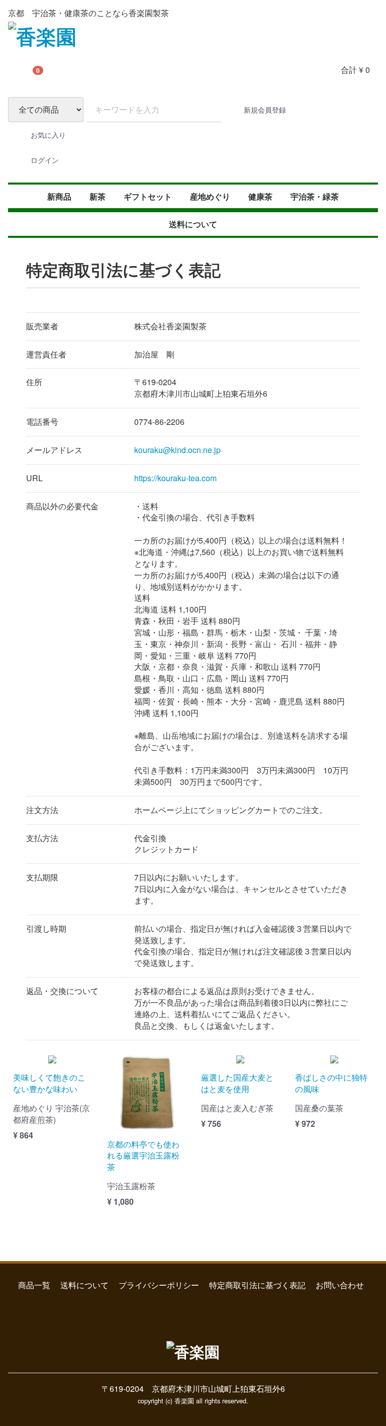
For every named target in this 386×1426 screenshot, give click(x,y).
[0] (20, 70)
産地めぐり (210, 196)
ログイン (45, 160)
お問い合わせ (340, 1284)
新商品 (59, 196)
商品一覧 (34, 1284)
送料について (193, 224)
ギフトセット (148, 196)
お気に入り (48, 135)
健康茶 (260, 196)
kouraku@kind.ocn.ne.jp (177, 450)
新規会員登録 (265, 110)
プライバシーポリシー (159, 1284)
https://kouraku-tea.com (175, 477)
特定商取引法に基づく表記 (257, 1284)
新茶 (97, 196)
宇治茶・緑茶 (315, 196)
